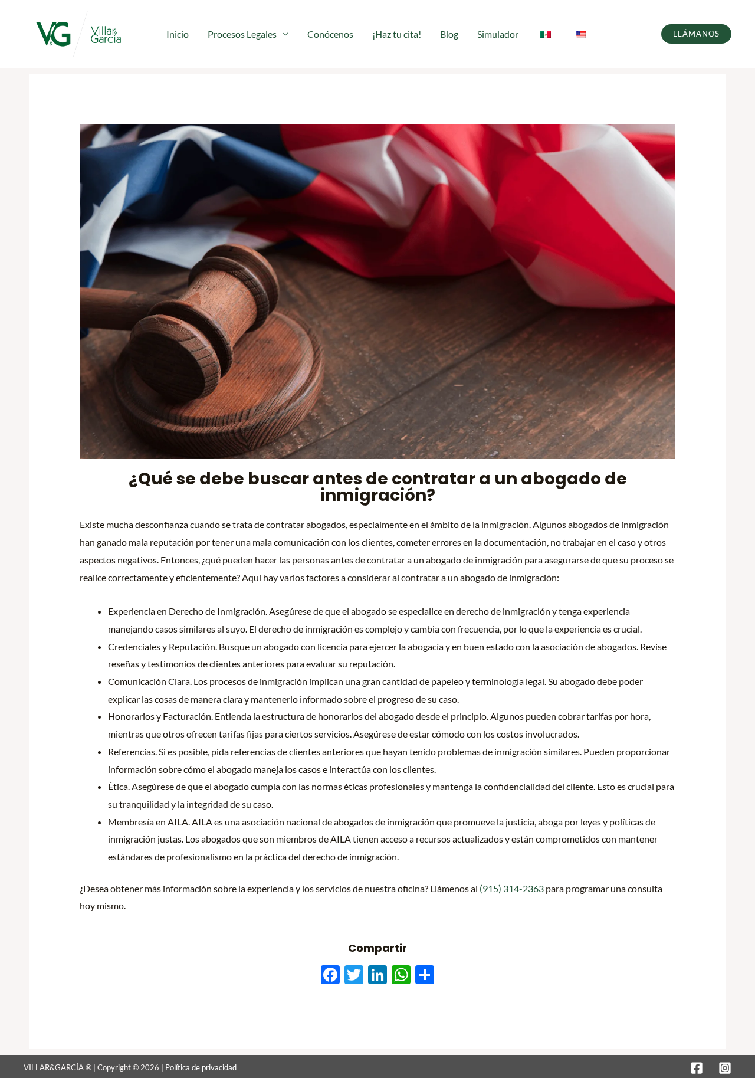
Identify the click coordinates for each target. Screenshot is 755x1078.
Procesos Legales (242, 34)
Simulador (497, 34)
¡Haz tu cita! (396, 34)
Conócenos (330, 34)
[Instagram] (724, 1067)
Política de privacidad (201, 1067)
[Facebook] (696, 1067)
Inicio (177, 34)
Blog (449, 34)
